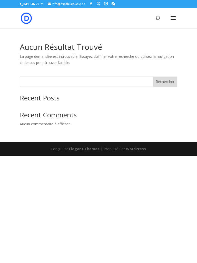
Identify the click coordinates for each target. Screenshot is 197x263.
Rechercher (165, 81)
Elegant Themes (84, 148)
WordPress (136, 148)
